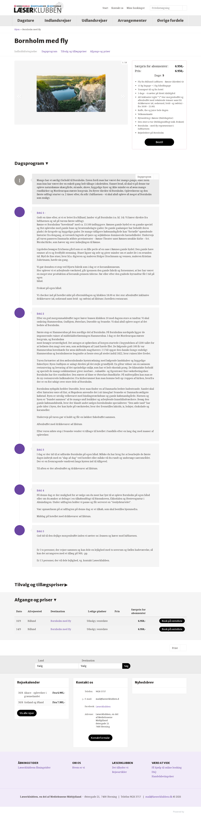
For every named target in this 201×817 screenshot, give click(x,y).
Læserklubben (103, 706)
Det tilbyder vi (120, 767)
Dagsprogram (49, 51)
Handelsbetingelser (163, 776)
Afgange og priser (100, 51)
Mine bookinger (136, 8)
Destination (88, 660)
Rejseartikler (119, 772)
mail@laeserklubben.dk (107, 698)
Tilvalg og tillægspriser (74, 51)
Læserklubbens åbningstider (34, 767)
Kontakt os (117, 8)
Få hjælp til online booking (167, 767)
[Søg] (185, 7)
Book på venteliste (172, 620)
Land (41, 660)
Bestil (159, 142)
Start (105, 8)
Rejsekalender (28, 682)
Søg (126, 665)
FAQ (154, 772)
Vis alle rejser (27, 713)
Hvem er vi (78, 767)
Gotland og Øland (34, 702)
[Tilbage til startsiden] (38, 7)
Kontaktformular (100, 737)
